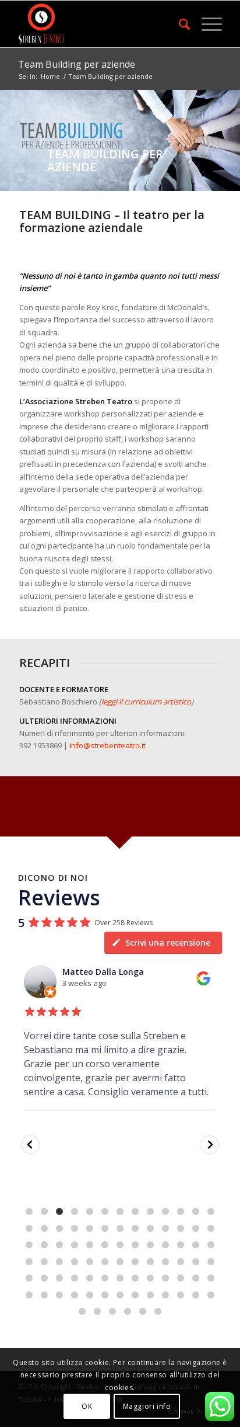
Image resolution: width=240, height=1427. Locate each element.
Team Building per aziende (76, 64)
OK (87, 1406)
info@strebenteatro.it (107, 745)
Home (50, 76)
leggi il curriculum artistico (146, 701)
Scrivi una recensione (167, 942)
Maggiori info (147, 1406)
